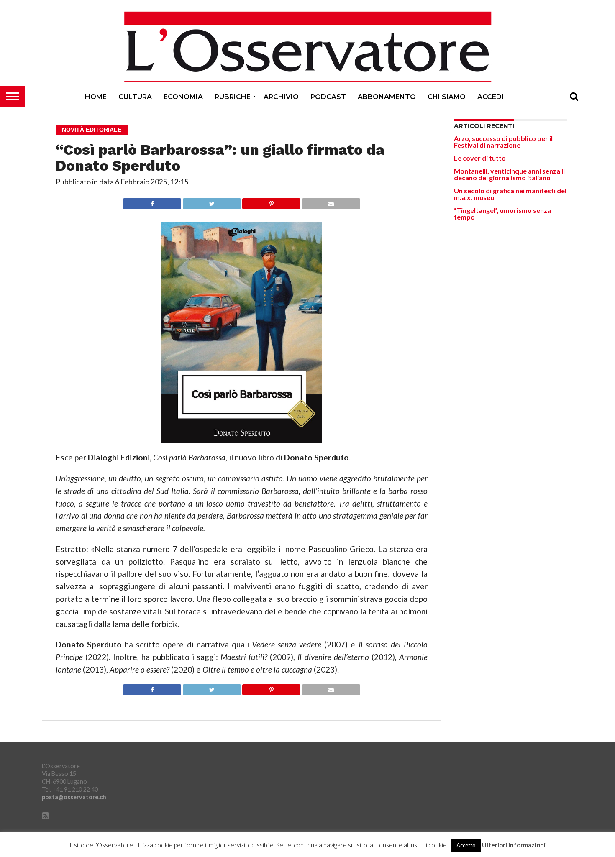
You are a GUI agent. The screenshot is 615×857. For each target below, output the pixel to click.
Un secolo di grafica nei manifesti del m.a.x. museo (510, 194)
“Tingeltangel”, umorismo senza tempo (502, 213)
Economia (183, 97)
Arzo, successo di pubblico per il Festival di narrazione (503, 141)
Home (96, 97)
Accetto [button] (466, 845)
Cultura (135, 97)
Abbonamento (387, 97)
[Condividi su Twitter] (211, 201)
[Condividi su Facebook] (152, 201)
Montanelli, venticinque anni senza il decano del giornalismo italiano (509, 174)
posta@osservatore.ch (74, 797)
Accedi (490, 97)
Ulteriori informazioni (514, 845)
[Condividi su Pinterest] (271, 201)
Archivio (281, 97)
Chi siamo (447, 97)
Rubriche (233, 97)
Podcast (328, 97)
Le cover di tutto (480, 158)
